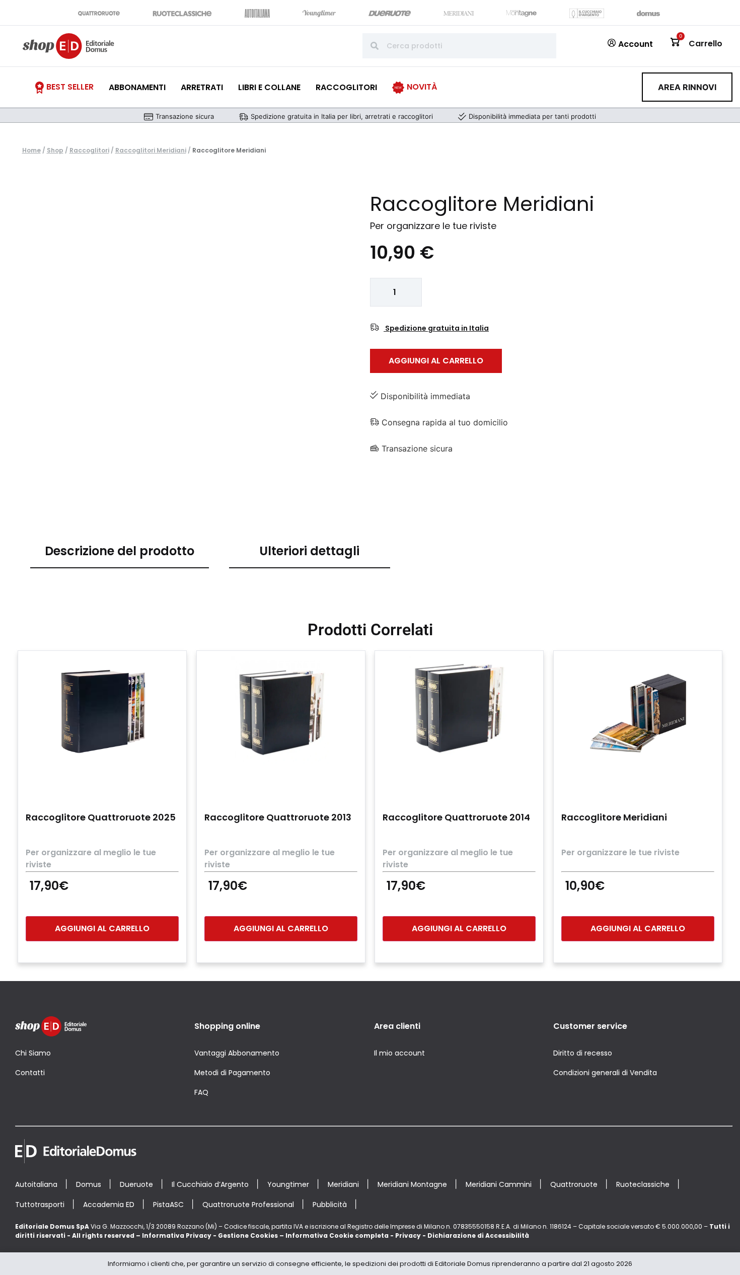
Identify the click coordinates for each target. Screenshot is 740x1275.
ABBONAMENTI (137, 87)
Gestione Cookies (248, 1235)
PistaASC (168, 1204)
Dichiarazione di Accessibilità (478, 1235)
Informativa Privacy (176, 1235)
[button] (687, 87)
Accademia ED (108, 1204)
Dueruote (136, 1184)
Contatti (30, 1073)
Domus (88, 1184)
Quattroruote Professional (248, 1204)
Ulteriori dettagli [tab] (309, 551)
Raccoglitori (89, 150)
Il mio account (399, 1053)
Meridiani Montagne (412, 1184)
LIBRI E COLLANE (269, 87)
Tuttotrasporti (39, 1204)
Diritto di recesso (582, 1053)
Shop (55, 150)
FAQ (201, 1092)
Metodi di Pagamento (232, 1073)
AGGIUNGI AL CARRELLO (436, 360)
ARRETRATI (202, 87)
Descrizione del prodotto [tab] (119, 551)
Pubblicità (330, 1204)
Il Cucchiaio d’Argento (210, 1184)
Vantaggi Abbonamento (236, 1053)
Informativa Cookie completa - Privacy (353, 1235)
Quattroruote (574, 1184)
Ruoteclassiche (643, 1184)
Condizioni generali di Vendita (605, 1073)
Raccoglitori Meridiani (150, 150)
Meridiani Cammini (499, 1184)
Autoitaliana (36, 1184)
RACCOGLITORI (346, 87)
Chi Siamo (33, 1053)
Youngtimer (288, 1184)
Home (31, 150)
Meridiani (343, 1184)
